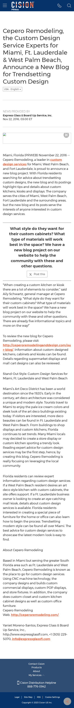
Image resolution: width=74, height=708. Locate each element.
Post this (39, 274)
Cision (42, 702)
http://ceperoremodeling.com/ (35, 615)
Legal (17, 697)
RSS (39, 697)
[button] (59, 5)
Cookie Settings (52, 697)
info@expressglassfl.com (31, 639)
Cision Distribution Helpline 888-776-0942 (37, 684)
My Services (35, 675)
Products (36, 667)
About (36, 671)
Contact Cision (36, 663)
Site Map (28, 697)
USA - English (12, 89)
